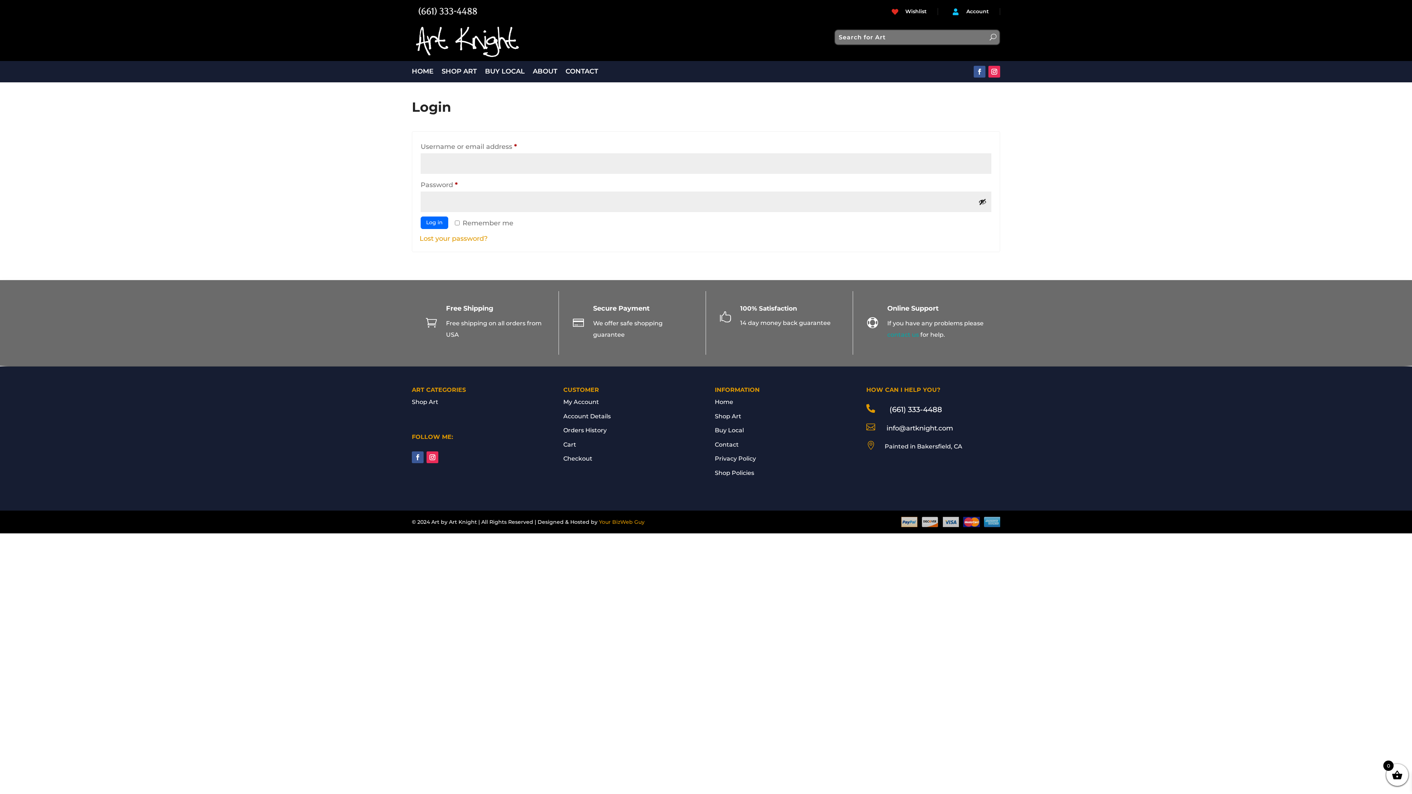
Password (454, 184)
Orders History (585, 430)
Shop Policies (734, 472)
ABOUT (545, 72)
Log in (434, 222)
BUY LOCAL (505, 72)
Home (724, 401)
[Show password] (982, 202)
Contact (727, 444)
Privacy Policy (735, 458)
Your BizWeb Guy (622, 522)
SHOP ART (459, 72)
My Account (581, 401)
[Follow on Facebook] (979, 72)
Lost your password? (454, 239)
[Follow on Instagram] (994, 72)
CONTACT (582, 72)
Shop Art (425, 401)
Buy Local (729, 430)
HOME (423, 72)
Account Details (587, 416)
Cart (569, 444)
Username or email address (484, 146)
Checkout (577, 458)
